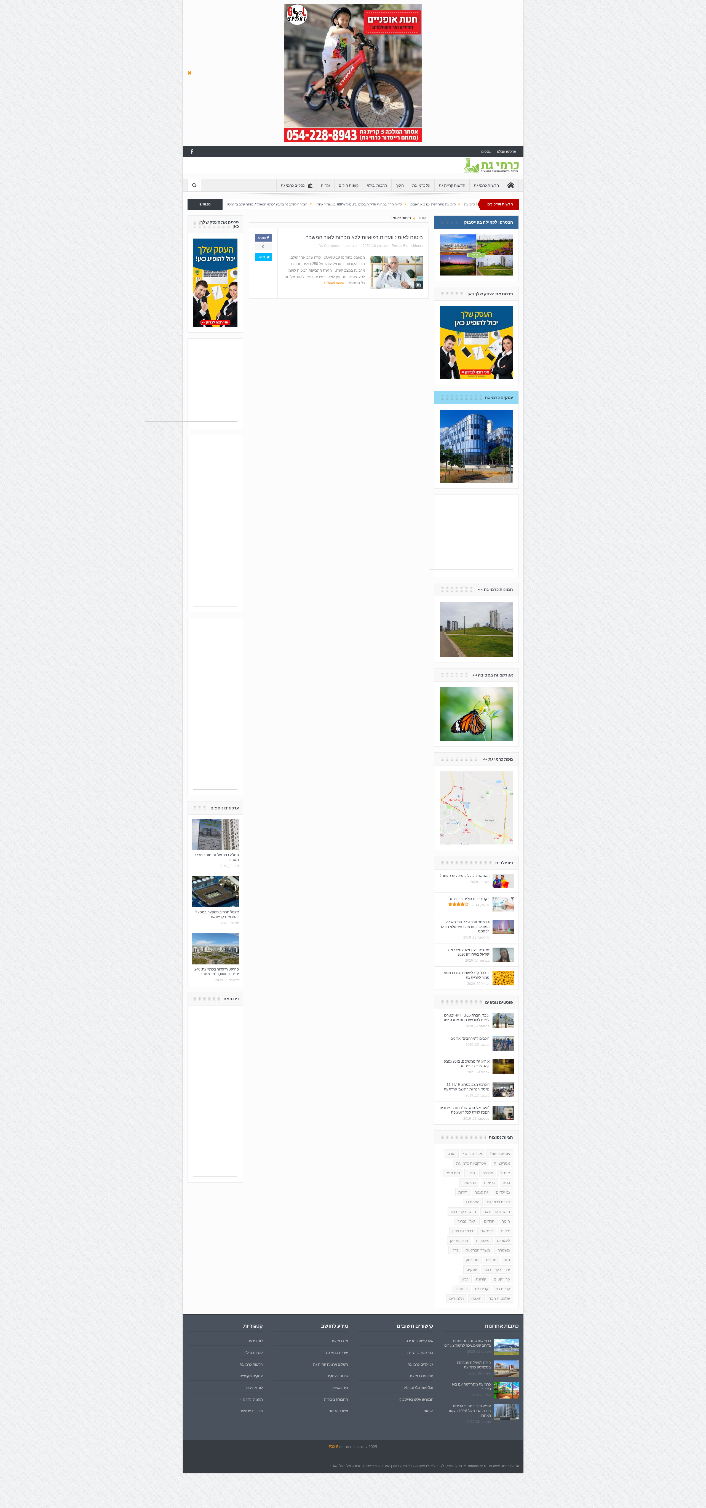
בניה (506, 1182)
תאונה (476, 1298)
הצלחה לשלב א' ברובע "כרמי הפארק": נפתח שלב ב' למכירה (359, 204)
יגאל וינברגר (467, 1221)
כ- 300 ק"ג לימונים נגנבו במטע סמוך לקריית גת (467, 975)
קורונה (481, 1279)
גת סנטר (481, 1192)
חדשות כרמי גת (486, 185)
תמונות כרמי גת (421, 1375)
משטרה (504, 1250)
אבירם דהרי (472, 1153)
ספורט (491, 1260)
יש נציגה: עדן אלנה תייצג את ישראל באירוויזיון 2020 (469, 952)
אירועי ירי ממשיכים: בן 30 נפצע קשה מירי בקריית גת (467, 1063)
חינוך (400, 185)
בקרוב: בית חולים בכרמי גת (469, 898)
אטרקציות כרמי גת (471, 1163)
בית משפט (340, 1387)
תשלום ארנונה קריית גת (330, 1364)
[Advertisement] (288, 169)
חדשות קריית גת (452, 185)
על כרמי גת (421, 185)
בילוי (471, 1173)
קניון (465, 1279)
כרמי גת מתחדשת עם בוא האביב (471, 1386)
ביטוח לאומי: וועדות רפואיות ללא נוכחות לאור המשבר (364, 237)
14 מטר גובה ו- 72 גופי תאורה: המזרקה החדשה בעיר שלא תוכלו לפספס (465, 926)
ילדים (505, 1231)
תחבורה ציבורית (336, 1399)
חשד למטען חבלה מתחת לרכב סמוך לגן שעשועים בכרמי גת (269, 204)
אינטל (505, 1173)
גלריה (325, 185)
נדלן (454, 1250)
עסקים (486, 151)
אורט (452, 1153)
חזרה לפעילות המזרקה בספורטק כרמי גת (474, 1365)
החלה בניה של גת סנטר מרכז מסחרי (217, 857)
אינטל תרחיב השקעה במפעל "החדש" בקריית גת (217, 914)
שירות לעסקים (337, 1375)
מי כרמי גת (340, 1340)
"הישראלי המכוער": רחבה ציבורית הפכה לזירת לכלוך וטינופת (465, 1110)
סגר (507, 1260)
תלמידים (456, 1298)
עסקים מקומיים (251, 1375)
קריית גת (503, 1289)
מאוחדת (483, 1240)
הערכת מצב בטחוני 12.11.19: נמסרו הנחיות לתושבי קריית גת (467, 1087)
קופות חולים (349, 185)
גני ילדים (503, 1192)
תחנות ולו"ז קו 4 (251, 1399)
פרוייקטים (502, 1279)
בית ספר (453, 1173)
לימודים (503, 1240)
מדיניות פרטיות (252, 1410)
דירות (462, 1192)
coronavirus (500, 1153)
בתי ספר (469, 1182)
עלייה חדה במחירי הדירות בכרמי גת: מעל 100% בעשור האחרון (453, 204)
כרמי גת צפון (462, 1231)
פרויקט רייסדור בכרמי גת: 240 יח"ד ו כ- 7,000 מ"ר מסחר (216, 971)
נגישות (428, 1410)
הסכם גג (473, 1202)
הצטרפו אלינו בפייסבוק (416, 1399)
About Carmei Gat (418, 1387)
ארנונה (487, 1173)
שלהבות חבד (499, 1298)
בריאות (349, 246)
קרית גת (481, 1289)
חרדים (489, 1221)
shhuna (417, 246)
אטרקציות (502, 1163)
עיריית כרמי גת (337, 1352)
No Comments (329, 246)
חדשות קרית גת (463, 1211)
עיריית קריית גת (497, 1269)
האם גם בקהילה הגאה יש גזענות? (465, 875)
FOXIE (333, 1447)
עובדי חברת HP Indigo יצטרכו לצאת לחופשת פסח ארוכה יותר (466, 1017)
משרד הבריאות (478, 1250)
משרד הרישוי (338, 1410)
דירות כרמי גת (498, 1202)
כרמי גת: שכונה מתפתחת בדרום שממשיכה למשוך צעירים (467, 1343)
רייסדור (461, 1289)
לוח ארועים (254, 1387)
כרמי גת (486, 1231)
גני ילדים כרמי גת (420, 1364)
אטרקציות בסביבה (419, 1340)
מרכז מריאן (459, 1240)
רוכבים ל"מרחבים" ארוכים (470, 1038)
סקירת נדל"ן (254, 1352)
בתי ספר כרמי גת (420, 1352)
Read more (334, 283)
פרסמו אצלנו (506, 151)
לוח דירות (256, 1340)
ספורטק (472, 1260)
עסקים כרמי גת (293, 185)
